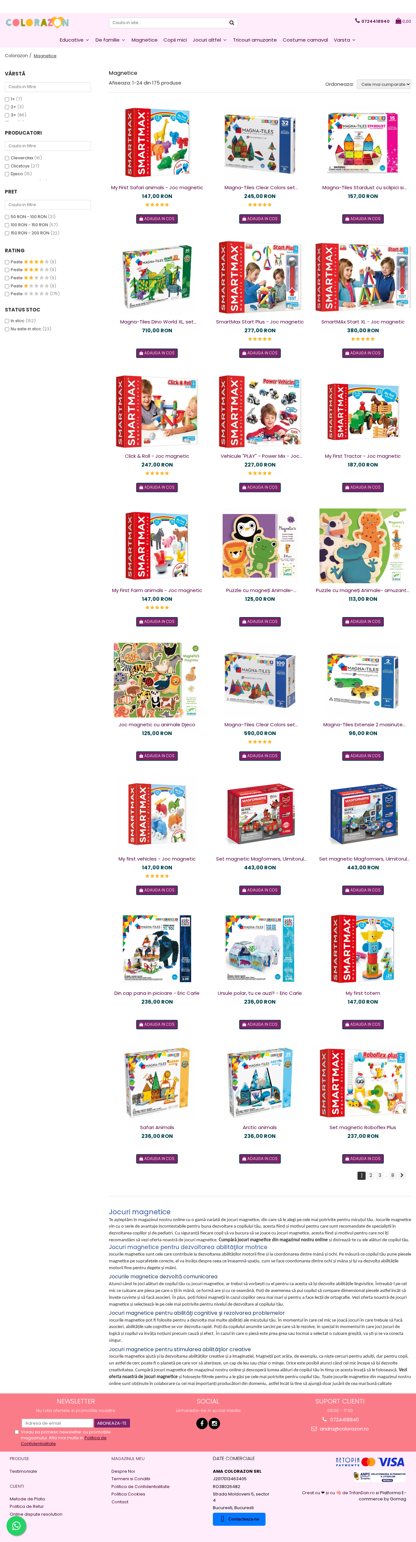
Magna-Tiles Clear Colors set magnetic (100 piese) (260, 724)
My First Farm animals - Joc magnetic (157, 590)
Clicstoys (20, 166)
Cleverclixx (22, 158)
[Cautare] (232, 23)
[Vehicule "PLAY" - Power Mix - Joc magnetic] (260, 411)
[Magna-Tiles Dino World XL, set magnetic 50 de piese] (157, 277)
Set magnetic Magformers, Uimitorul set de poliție (363, 859)
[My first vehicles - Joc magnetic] (157, 814)
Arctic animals (260, 1127)
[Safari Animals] (157, 1083)
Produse (19, 1459)
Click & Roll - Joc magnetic (157, 456)
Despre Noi (123, 1471)
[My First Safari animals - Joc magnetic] (157, 143)
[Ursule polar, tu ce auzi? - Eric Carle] (260, 948)
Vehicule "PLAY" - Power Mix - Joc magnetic (260, 456)
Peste (17, 262)
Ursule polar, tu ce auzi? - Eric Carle (260, 993)
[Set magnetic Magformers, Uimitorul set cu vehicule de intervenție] (260, 814)
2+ (13, 107)
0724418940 (344, 1419)
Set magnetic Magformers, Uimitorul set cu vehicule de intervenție (260, 859)
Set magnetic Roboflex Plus (363, 1127)
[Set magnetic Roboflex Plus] (363, 1083)
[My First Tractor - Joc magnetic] (363, 411)
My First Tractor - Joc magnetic (363, 456)
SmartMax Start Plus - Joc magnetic (260, 321)
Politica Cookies (128, 1494)
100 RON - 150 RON (29, 225)
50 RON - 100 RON (29, 217)
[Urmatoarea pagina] (402, 1176)
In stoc (17, 321)
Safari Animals (157, 1127)
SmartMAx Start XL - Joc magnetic (363, 321)
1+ (13, 99)
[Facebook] (202, 1423)
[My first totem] (363, 948)
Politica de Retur (27, 1506)
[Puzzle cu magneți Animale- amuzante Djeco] (363, 545)
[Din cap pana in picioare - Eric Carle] (157, 948)
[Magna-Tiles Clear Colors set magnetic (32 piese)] (260, 143)
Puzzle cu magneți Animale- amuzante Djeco (363, 590)
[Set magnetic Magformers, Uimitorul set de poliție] (363, 814)
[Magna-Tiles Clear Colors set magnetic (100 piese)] (260, 680)
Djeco (17, 174)
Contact (119, 1502)
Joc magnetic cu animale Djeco (157, 724)
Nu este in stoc (26, 329)
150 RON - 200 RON (30, 233)
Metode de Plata (27, 1499)
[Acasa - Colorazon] (37, 22)
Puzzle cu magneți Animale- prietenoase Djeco (259, 590)
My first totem (363, 993)
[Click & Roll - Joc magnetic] (157, 411)
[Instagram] (214, 1423)
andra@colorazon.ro (343, 1428)
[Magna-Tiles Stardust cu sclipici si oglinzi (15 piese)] (363, 143)
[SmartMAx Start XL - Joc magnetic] (363, 277)
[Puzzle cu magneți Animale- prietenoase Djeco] (260, 545)
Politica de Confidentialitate (140, 1487)
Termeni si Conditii (130, 1479)
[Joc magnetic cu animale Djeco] (157, 680)
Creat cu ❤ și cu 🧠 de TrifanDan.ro (339, 1493)
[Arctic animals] (260, 1083)
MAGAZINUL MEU (128, 1459)
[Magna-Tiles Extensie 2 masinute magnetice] (363, 680)
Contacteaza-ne (243, 1519)
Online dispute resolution (36, 1514)
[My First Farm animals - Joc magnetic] (157, 545)
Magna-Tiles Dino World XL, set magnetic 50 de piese (157, 321)
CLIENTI (17, 1486)
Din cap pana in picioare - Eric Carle (157, 993)
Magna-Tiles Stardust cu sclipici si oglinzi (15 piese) (363, 187)
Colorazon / (19, 55)
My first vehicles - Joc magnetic (157, 858)
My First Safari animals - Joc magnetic (157, 187)
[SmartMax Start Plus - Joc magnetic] (260, 277)
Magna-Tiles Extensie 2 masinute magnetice (363, 724)
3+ (13, 115)
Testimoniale (23, 1471)
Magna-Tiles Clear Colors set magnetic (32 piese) (260, 187)
